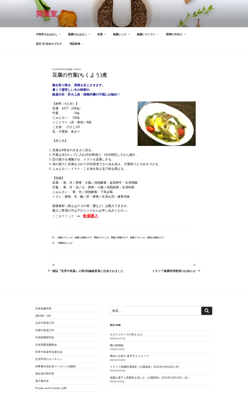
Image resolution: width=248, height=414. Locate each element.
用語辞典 (75, 43)
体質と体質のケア (83, 237)
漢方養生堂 (42, 380)
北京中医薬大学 (44, 322)
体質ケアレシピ (65, 237)
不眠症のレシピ (65, 243)
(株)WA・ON (43, 315)
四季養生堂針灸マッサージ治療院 (55, 366)
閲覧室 (46, 14)
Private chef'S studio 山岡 (50, 388)
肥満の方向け (174, 34)
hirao (77, 69)
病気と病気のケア (155, 237)
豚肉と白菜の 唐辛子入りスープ (129, 355)
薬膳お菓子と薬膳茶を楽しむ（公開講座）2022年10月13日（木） (150, 377)
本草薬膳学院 (43, 308)
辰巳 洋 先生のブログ (49, 43)
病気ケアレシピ (137, 237)
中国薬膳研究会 (44, 337)
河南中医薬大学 (44, 330)
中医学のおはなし (47, 34)
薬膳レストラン (146, 34)
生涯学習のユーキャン (48, 359)
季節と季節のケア (119, 237)
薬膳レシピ (120, 34)
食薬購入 (90, 216)
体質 (100, 34)
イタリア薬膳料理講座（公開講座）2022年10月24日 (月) (144, 366)
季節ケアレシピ (101, 237)
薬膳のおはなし (77, 34)
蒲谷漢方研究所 (44, 373)
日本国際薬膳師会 (46, 344)
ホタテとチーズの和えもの (126, 334)
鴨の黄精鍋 (116, 345)
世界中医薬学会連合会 (48, 351)
